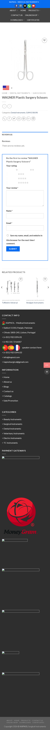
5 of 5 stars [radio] (12, 183)
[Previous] (2, 292)
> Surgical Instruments (12, 424)
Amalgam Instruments (35, 303)
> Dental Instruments (11, 428)
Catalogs (8, 396)
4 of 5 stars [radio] (12, 178)
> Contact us (7, 391)
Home (23, 10)
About (13, 10)
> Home (5, 377)
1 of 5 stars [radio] (10, 170)
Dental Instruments (20, 93)
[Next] (48, 292)
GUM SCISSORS (39, 93)
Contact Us (17, 15)
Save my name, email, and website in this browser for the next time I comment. (24, 239)
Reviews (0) (7, 135)
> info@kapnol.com (11, 357)
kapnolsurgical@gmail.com (16, 362)
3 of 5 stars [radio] (12, 174)
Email (9, 223)
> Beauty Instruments (11, 419)
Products (34, 10)
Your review (12, 188)
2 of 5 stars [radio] (24, 170)
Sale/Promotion (11, 400)
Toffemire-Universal (10, 303)
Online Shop (31, 15)
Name (9, 211)
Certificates (33, 20)
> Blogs (5, 386)
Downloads (17, 20)
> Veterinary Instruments (13, 433)
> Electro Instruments (12, 438)
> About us (7, 381)
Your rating (11, 166)
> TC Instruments (10, 442)
